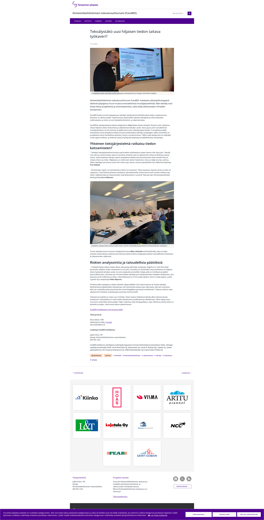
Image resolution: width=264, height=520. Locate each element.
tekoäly (158, 355)
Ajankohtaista (96, 355)
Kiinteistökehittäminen (132, 355)
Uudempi (186, 373)
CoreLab (108, 322)
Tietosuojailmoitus (120, 496)
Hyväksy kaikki (224, 514)
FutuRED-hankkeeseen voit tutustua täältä (106, 309)
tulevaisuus (168, 355)
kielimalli (118, 355)
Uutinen (108, 355)
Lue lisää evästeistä (158, 515)
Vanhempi (78, 373)
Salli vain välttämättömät (249, 514)
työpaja (94, 360)
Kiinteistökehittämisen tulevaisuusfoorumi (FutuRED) (105, 13)
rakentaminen (148, 355)
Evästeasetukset (198, 514)
